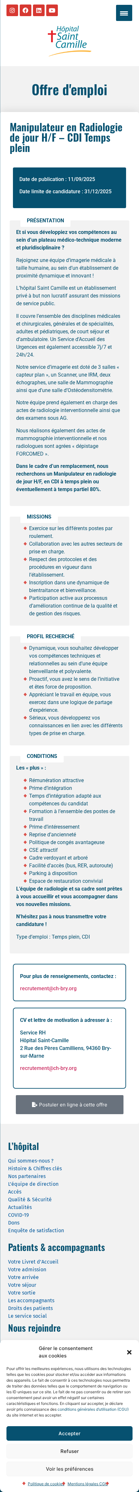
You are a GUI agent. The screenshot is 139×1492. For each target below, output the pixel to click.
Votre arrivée (23, 1277)
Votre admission (27, 1269)
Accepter (69, 1433)
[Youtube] (52, 10)
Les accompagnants (31, 1300)
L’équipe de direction (33, 1184)
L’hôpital (23, 1146)
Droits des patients (30, 1308)
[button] (129, 1352)
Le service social (27, 1316)
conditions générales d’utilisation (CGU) (93, 1409)
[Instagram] (12, 10)
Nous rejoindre (34, 1327)
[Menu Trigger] (124, 13)
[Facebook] (25, 10)
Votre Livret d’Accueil (33, 1262)
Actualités (20, 1207)
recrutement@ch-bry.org (48, 988)
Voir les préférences (69, 1469)
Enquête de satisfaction (36, 1230)
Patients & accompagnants (56, 1247)
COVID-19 (18, 1215)
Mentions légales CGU (88, 1483)
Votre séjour (22, 1285)
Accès (14, 1192)
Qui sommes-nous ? (30, 1161)
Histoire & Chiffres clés (35, 1168)
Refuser (69, 1451)
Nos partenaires (27, 1176)
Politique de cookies (46, 1483)
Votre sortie (22, 1293)
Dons (13, 1223)
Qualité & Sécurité (30, 1199)
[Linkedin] (39, 10)
